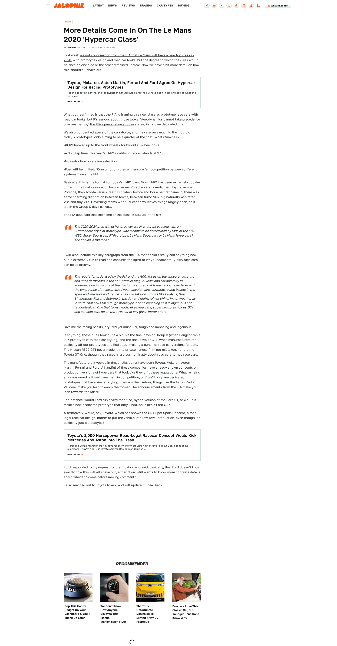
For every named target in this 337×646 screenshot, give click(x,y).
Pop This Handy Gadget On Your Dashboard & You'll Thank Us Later (77, 612)
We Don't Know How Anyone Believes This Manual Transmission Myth (113, 614)
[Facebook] (207, 5)
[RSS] (258, 5)
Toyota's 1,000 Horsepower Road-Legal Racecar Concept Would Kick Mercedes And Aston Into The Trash (132, 437)
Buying (183, 5)
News (112, 5)
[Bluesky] (214, 5)
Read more (73, 101)
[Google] (251, 5)
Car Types (165, 5)
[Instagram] (243, 5)
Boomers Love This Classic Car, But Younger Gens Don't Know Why (185, 612)
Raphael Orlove (76, 47)
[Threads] (236, 5)
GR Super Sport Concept (166, 413)
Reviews (128, 5)
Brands (146, 5)
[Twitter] (229, 5)
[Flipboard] (221, 5)
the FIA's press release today (112, 124)
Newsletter (279, 5)
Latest (98, 5)
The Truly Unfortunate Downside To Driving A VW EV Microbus (147, 614)
